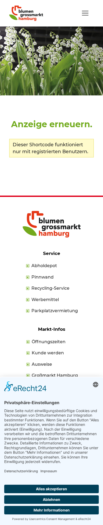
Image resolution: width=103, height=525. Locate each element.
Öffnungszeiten (48, 341)
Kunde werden (48, 352)
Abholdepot (44, 265)
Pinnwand (42, 277)
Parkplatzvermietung (54, 310)
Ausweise (42, 364)
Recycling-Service (50, 288)
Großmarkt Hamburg (55, 375)
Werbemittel (45, 299)
